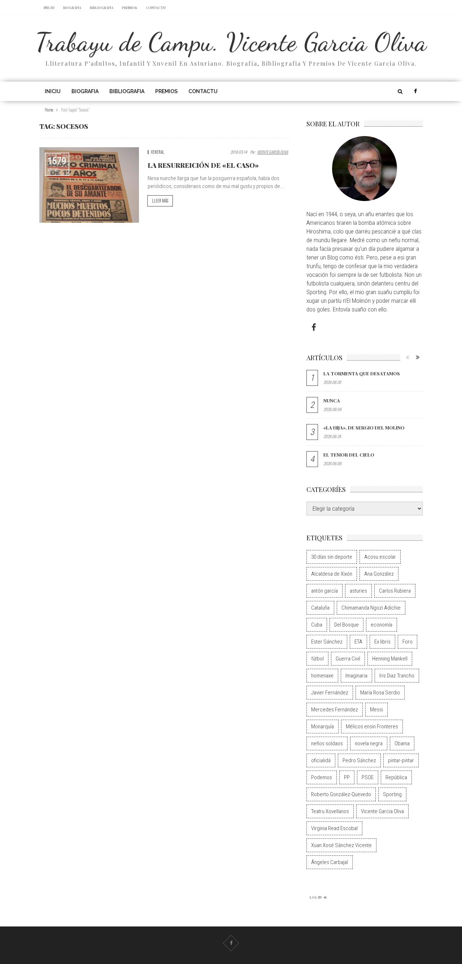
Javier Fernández (329, 692)
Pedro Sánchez (359, 760)
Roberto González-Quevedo (341, 794)
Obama (402, 743)
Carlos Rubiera (395, 591)
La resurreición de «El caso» (203, 165)
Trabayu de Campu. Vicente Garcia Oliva (231, 41)
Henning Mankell (389, 658)
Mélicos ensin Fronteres (372, 726)
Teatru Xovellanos (330, 811)
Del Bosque (346, 624)
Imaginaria (356, 675)
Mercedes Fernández (334, 709)
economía (381, 624)
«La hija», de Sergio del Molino (364, 427)
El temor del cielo (348, 455)
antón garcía (324, 591)
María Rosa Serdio (380, 692)
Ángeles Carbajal (329, 862)
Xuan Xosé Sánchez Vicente (341, 845)
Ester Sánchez (327, 641)
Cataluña (320, 608)
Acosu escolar (380, 557)
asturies (358, 591)
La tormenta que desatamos (361, 373)
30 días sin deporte (331, 557)
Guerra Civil (348, 658)
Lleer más (160, 201)
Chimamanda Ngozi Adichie (371, 608)
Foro (407, 641)
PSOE (368, 777)
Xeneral (157, 152)
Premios (129, 7)
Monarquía (322, 726)
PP (347, 777)
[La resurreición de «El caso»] (89, 185)
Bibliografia (101, 7)
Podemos (321, 777)
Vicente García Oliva (272, 152)
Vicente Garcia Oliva (382, 811)
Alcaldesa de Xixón (331, 574)
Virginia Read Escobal (334, 828)
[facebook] (415, 91)
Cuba (316, 624)
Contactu (156, 7)
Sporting (392, 794)
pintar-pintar (401, 760)
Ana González (379, 574)
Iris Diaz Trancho (396, 675)
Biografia (72, 7)
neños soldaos (327, 743)
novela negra (369, 743)
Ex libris (382, 641)
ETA (358, 641)
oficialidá (321, 760)
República (396, 777)
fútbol (317, 658)
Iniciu (49, 7)
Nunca (331, 400)
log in (316, 897)
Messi (376, 709)
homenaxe (322, 675)
